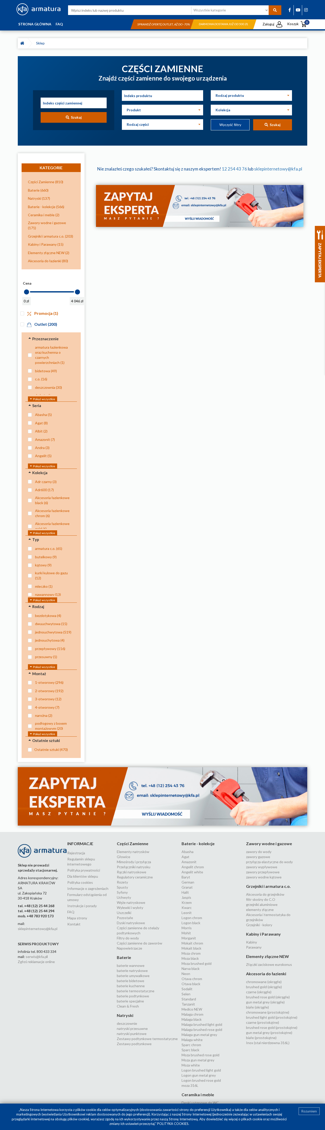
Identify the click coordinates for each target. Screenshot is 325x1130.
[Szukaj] (275, 10)
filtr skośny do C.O (260, 899)
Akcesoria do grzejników (265, 894)
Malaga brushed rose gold (202, 1029)
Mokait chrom (192, 943)
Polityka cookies (80, 882)
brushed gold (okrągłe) (264, 987)
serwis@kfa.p (36, 956)
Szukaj (75, 117)
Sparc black (190, 1050)
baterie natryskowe (132, 970)
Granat (187, 887)
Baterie (124, 957)
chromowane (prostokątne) (267, 1012)
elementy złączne (260, 909)
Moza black (190, 958)
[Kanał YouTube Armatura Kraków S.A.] (298, 9)
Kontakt (73, 924)
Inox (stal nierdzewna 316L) (267, 1043)
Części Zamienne (132, 843)
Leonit (187, 912)
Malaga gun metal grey (199, 1034)
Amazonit (189, 862)
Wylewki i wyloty (130, 907)
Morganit (189, 938)
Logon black (191, 923)
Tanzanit (188, 1004)
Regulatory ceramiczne (135, 877)
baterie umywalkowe (133, 975)
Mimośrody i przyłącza (134, 862)
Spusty (122, 887)
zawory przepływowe (263, 872)
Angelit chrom (193, 867)
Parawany (254, 947)
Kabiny (251, 942)
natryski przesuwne (132, 1028)
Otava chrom (192, 979)
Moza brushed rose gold (200, 1055)
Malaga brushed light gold (202, 1024)
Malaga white (192, 1040)
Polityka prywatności (83, 870)
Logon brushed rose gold (201, 1080)
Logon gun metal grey (199, 1075)
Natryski (125, 1015)
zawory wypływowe (261, 867)
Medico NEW (192, 1009)
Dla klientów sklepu (82, 876)
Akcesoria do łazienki (266, 973)
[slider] (26, 292)
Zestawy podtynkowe (134, 1044)
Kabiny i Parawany (263, 934)
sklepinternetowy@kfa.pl (278, 169)
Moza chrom (191, 953)
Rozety (122, 882)
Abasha (187, 851)
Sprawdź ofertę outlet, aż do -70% (163, 24)
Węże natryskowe (131, 902)
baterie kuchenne (131, 986)
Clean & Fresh (128, 1006)
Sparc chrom (191, 1045)
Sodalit (187, 989)
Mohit (186, 933)
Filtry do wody (128, 938)
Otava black (191, 984)
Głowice (123, 857)
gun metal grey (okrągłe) (265, 1002)
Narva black (191, 968)
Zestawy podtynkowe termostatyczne (147, 1038)
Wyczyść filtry (230, 124)
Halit (185, 892)
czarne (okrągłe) (258, 992)
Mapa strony (77, 918)
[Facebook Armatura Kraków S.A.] (290, 9)
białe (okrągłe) (257, 1007)
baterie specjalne (130, 1001)
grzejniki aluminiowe (262, 904)
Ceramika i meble (198, 1094)
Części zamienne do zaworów (139, 943)
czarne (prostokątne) (262, 1022)
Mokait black (191, 948)
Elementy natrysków (133, 851)
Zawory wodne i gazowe (269, 843)
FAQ (59, 24)
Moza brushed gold (197, 963)
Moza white (191, 1065)
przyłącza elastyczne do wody (269, 862)
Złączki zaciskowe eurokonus (269, 964)
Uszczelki (124, 912)
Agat (185, 857)
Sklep (41, 43)
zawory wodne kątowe (264, 877)
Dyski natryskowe (131, 923)
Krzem (187, 902)
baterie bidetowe (130, 981)
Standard (189, 999)
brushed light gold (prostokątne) (271, 1017)
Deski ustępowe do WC (200, 1103)
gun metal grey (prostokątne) (269, 1032)
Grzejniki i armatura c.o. (268, 886)
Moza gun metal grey (198, 1060)
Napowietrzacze (129, 948)
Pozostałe (125, 918)
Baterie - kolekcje (198, 843)
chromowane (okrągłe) (264, 982)
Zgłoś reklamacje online (36, 961)
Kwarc (187, 907)
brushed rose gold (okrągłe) (268, 997)
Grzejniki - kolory (259, 925)
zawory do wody (258, 851)
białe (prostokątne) (261, 1037)
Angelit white (192, 872)
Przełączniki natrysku (133, 867)
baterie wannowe (130, 965)
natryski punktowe (132, 1033)
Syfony (122, 892)
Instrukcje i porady (82, 906)
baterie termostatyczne (135, 991)
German (188, 882)
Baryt (186, 877)
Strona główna (34, 24)
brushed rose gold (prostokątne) (271, 1027)
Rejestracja (76, 853)
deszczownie (127, 1023)
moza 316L (190, 1085)
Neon (186, 973)
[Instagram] (306, 9)
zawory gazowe (258, 857)
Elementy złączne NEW (267, 956)
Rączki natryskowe (131, 872)
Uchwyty (124, 897)
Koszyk (297, 24)
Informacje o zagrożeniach (87, 888)
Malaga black (192, 1019)
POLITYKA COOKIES (172, 1124)
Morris (187, 928)
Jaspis (186, 897)
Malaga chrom (192, 1014)
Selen (186, 994)
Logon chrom (192, 918)
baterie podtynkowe (133, 996)
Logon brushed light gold (201, 1070)
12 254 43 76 (234, 169)
